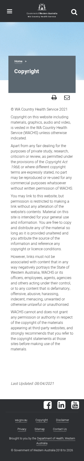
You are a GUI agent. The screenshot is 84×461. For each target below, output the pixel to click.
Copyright (41, 420)
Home (18, 61)
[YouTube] (75, 407)
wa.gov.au (21, 420)
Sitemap (40, 429)
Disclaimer (62, 420)
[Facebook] (47, 407)
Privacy (22, 429)
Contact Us (60, 429)
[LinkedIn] (61, 407)
